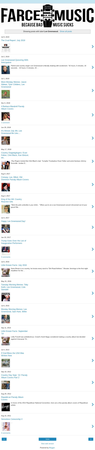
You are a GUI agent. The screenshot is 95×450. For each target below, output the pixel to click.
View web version (47, 444)
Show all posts (66, 31)
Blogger (52, 448)
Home (47, 439)
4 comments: (6, 433)
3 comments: (6, 257)
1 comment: (5, 123)
